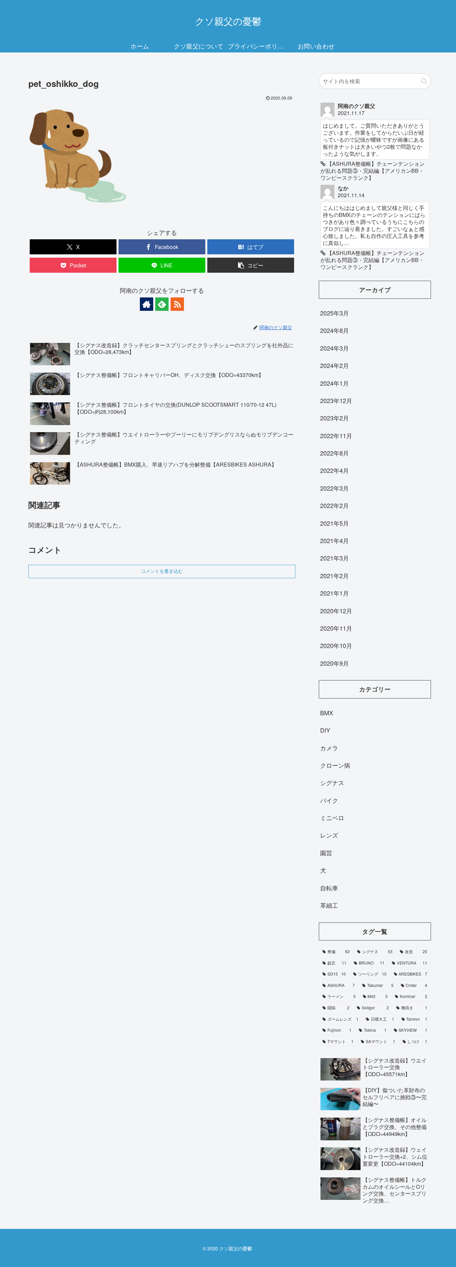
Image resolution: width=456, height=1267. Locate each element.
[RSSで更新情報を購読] (177, 304)
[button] (250, 265)
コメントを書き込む (162, 571)
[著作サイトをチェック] (146, 304)
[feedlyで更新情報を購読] (162, 304)
